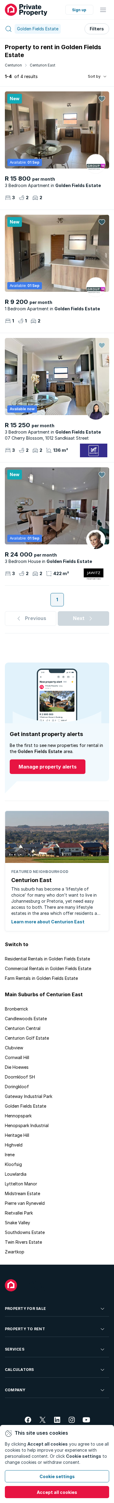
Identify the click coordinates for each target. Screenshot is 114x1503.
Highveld (13, 1144)
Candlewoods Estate (26, 1018)
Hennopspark (18, 1115)
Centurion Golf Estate (27, 1038)
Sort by (94, 76)
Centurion (13, 65)
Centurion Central (22, 1028)
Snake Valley (17, 1222)
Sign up (79, 10)
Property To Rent (25, 1329)
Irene (10, 1154)
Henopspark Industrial (27, 1125)
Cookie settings (57, 1476)
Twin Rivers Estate (23, 1242)
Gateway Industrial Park (28, 1096)
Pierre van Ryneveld (25, 1203)
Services (14, 1349)
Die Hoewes (17, 1067)
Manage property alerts (48, 767)
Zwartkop (14, 1251)
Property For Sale (25, 1308)
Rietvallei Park (19, 1212)
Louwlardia (15, 1174)
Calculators (19, 1369)
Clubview (14, 1047)
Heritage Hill (17, 1135)
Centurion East (42, 65)
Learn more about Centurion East (48, 921)
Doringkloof (17, 1086)
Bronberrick (16, 1008)
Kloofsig (13, 1164)
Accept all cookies (57, 1492)
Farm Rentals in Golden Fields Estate (41, 978)
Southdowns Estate (25, 1232)
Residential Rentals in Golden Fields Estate (47, 958)
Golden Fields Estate (25, 1106)
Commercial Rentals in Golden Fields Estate (48, 968)
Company (15, 1390)
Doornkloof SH (20, 1076)
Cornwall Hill (17, 1057)
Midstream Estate (22, 1193)
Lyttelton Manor (21, 1183)
